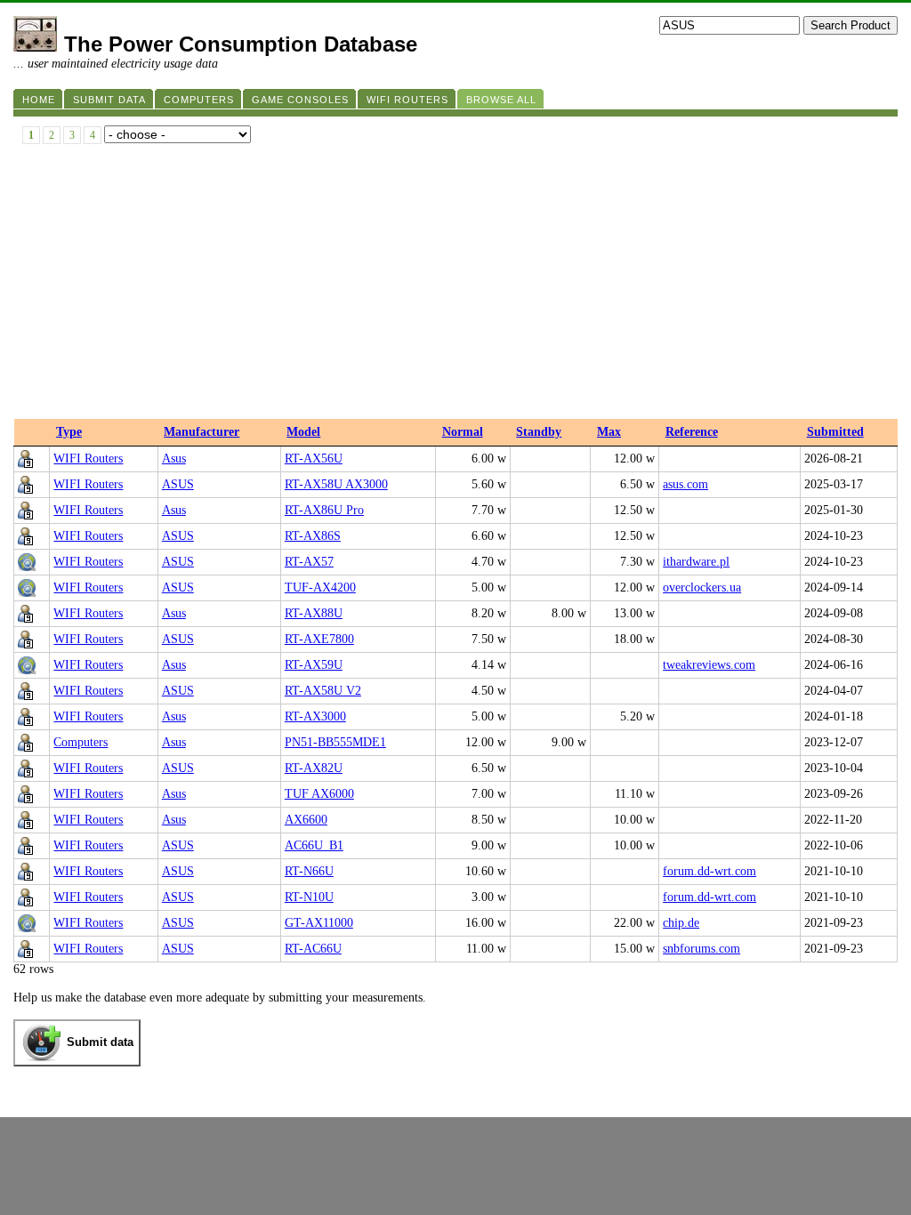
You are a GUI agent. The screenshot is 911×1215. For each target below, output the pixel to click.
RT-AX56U (314, 458)
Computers (80, 742)
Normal (462, 432)
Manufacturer (201, 432)
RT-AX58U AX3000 (336, 484)
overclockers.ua (702, 587)
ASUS (178, 484)
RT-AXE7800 (319, 639)
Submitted (835, 432)
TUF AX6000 (319, 794)
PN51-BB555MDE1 (335, 742)
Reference (691, 432)
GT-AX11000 (319, 922)
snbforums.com (701, 948)
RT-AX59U (314, 665)
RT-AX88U (314, 613)
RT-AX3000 (315, 716)
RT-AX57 (309, 561)
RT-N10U (309, 897)
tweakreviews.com (709, 665)
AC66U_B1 (314, 845)
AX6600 (306, 819)
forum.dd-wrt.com (709, 871)
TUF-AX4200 (320, 587)
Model (303, 432)
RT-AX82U (314, 768)
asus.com (685, 484)
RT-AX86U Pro (324, 510)
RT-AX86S (313, 536)
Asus (174, 458)
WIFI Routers (88, 458)
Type (69, 432)
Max (609, 432)
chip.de (681, 922)
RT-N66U (309, 871)
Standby (538, 432)
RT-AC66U (313, 948)
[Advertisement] (455, 285)
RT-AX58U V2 (323, 690)
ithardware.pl (696, 561)
